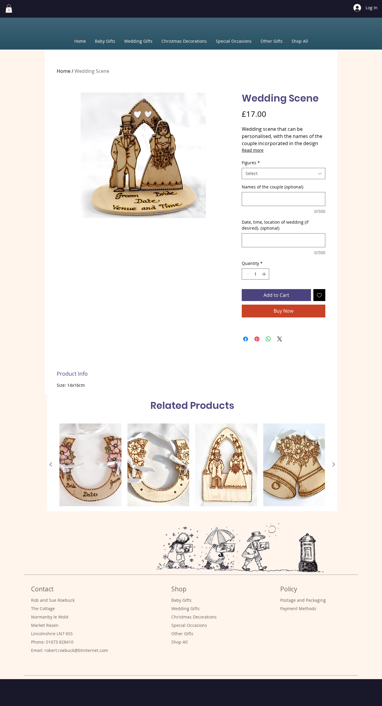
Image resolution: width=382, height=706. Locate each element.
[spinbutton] (255, 274)
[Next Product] (333, 464)
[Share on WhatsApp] (268, 339)
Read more (253, 150)
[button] (8, 8)
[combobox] (283, 173)
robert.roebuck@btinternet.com (76, 650)
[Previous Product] (50, 464)
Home (63, 71)
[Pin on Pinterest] (257, 339)
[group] (192, 465)
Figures (251, 162)
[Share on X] (279, 339)
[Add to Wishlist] (319, 295)
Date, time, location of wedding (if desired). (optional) (275, 225)
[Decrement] (246, 274)
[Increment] (264, 274)
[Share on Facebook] (245, 339)
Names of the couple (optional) (272, 187)
